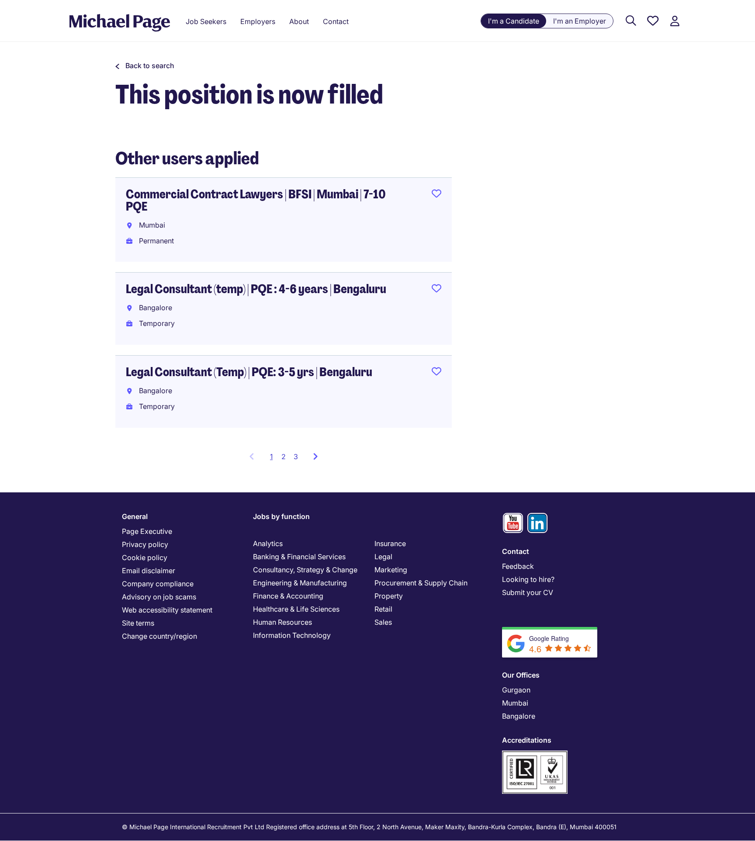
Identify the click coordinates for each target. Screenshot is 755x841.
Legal (383, 556)
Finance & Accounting (288, 596)
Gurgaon (516, 689)
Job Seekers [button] (206, 21)
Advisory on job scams (159, 596)
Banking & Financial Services (299, 556)
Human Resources (282, 622)
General (135, 516)
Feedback (518, 566)
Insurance (390, 543)
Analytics (268, 543)
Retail (383, 609)
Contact (515, 551)
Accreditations (526, 740)
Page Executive (147, 531)
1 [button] (273, 459)
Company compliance (158, 583)
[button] (144, 65)
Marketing (390, 569)
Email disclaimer (148, 570)
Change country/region (159, 636)
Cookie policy (144, 557)
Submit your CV (527, 592)
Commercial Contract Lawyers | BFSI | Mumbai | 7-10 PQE (256, 200)
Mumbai (515, 703)
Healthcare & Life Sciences (296, 609)
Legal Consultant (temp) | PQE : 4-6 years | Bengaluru (256, 289)
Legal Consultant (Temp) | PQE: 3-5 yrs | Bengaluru (249, 372)
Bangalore (518, 716)
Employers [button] (257, 21)
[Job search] (631, 21)
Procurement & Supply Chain (421, 582)
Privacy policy (145, 544)
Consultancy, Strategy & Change (305, 569)
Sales (383, 622)
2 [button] (283, 456)
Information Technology (292, 635)
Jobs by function (281, 516)
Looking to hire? (528, 579)
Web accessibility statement (167, 610)
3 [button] (296, 456)
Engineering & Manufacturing (300, 582)
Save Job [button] (436, 195)
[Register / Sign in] (675, 21)
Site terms (138, 623)
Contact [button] (336, 21)
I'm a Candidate (513, 21)
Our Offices (521, 675)
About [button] (299, 21)
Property (388, 596)
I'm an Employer (579, 21)
